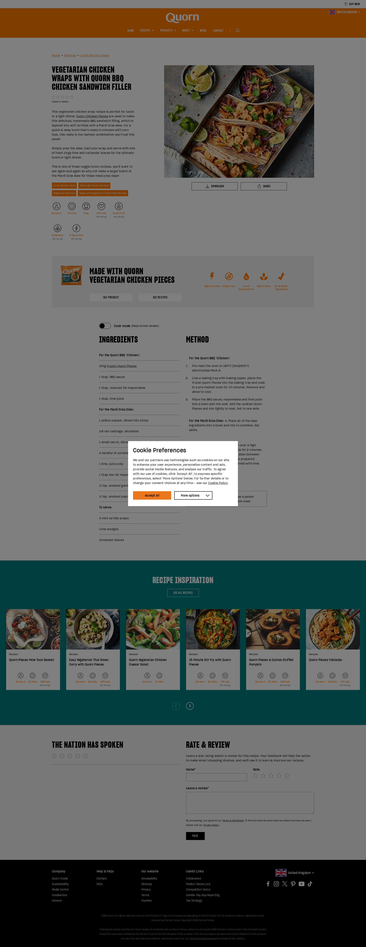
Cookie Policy (217, 483)
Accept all (152, 495)
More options (190, 495)
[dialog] (183, 473)
